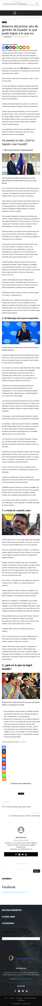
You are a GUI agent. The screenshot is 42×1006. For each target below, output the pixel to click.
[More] (28, 47)
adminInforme (8, 36)
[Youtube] (20, 47)
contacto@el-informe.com (25, 979)
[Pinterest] (14, 47)
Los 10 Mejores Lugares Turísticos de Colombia (24, 816)
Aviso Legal (19, 998)
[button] (39, 13)
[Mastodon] (4, 767)
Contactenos (21, 1000)
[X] (7, 47)
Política (9, 17)
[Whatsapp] (17, 47)
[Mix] (4, 771)
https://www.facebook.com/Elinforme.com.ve (14, 892)
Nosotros (11, 998)
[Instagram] (19, 854)
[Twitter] (22, 854)
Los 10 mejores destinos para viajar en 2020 (16, 807)
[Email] (24, 47)
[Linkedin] (10, 47)
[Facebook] (3, 47)
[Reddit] (4, 755)
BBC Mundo (22, 742)
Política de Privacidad (30, 998)
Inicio (3, 17)
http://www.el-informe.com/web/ (21, 840)
